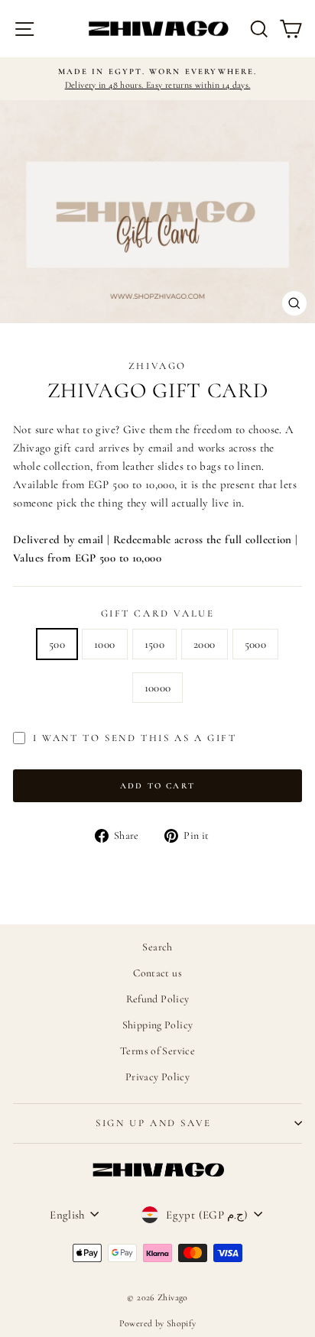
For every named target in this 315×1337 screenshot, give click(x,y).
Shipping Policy (157, 1024)
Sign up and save (154, 1123)
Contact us (157, 972)
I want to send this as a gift (134, 738)
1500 (155, 644)
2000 (204, 644)
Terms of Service (157, 1050)
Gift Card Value (158, 613)
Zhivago (157, 366)
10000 (158, 687)
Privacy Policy (157, 1076)
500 (57, 644)
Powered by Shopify (157, 1323)
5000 (256, 644)
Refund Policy (158, 998)
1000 (104, 644)
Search (157, 946)
